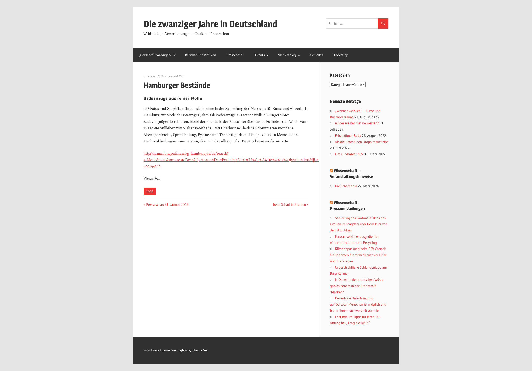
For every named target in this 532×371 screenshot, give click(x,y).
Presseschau (235, 55)
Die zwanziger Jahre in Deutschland (210, 23)
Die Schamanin (346, 186)
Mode (149, 191)
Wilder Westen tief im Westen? (357, 123)
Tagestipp (341, 55)
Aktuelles (316, 55)
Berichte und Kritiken (200, 55)
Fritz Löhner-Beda (348, 135)
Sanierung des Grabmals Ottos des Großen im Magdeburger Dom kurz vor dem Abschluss (358, 224)
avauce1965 (175, 76)
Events (260, 55)
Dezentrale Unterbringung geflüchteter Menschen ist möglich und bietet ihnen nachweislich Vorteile (358, 304)
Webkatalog (287, 55)
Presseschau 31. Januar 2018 (167, 204)
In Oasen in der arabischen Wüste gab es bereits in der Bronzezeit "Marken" (356, 285)
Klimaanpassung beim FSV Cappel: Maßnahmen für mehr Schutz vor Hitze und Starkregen (358, 254)
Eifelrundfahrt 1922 (349, 154)
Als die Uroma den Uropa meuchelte (361, 142)
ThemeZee (199, 350)
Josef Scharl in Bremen (289, 204)
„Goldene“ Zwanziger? (154, 55)
